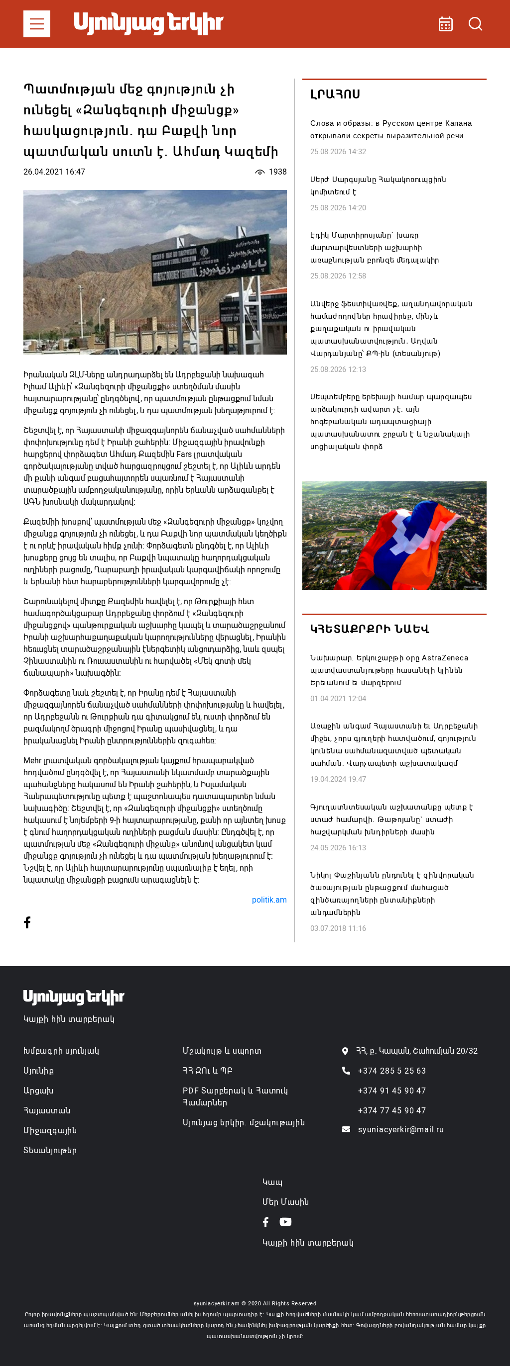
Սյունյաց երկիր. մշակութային (244, 1122)
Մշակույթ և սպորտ (222, 1051)
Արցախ (38, 1090)
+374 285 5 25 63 (392, 1071)
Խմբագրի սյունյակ (61, 1051)
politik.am (269, 900)
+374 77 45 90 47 (392, 1110)
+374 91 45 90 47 (392, 1090)
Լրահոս (335, 94)
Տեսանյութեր (50, 1150)
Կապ (272, 1182)
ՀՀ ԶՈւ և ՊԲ (208, 1071)
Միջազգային (50, 1130)
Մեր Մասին (285, 1202)
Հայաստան (46, 1110)
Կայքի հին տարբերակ (69, 1019)
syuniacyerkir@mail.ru (401, 1129)
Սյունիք (38, 1071)
